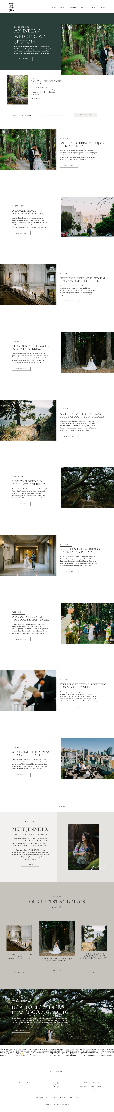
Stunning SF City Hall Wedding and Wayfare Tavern (83, 686)
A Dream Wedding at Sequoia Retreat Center (30, 618)
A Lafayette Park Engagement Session (27, 212)
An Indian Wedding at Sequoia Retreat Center (35, 39)
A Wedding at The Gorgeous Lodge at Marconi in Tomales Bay (82, 416)
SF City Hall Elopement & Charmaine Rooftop (30, 753)
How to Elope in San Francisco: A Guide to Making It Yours (28, 484)
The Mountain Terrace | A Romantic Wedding (31, 347)
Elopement (17, 477)
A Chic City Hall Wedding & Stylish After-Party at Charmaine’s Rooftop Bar (80, 552)
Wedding (64, 138)
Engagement (18, 206)
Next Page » (63, 806)
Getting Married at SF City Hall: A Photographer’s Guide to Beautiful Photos (84, 281)
